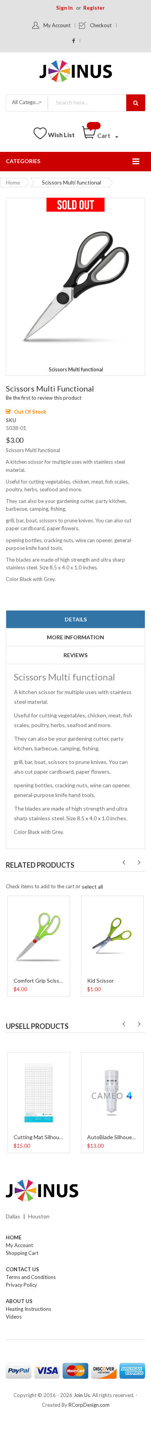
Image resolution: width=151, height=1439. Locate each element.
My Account (56, 25)
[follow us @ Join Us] (73, 41)
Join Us (82, 1395)
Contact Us (22, 1269)
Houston (39, 1216)
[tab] (75, 619)
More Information (75, 637)
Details (76, 619)
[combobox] (96, 102)
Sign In (64, 8)
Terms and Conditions (31, 1277)
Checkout (101, 25)
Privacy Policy (21, 1285)
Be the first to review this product (43, 398)
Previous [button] (123, 862)
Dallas (13, 1216)
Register (94, 8)
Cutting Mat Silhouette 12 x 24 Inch (57, 1137)
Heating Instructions (28, 1309)
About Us (19, 1301)
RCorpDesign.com (89, 1405)
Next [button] (139, 862)
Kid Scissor (100, 980)
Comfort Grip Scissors (40, 980)
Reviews (75, 655)
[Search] (135, 102)
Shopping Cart (22, 1253)
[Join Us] (75, 72)
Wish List (61, 134)
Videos (14, 1317)
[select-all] (92, 886)
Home (13, 182)
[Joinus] (75, 1191)
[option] (39, 945)
